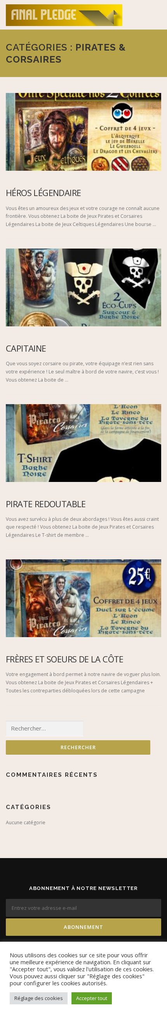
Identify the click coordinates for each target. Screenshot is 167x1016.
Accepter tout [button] (91, 998)
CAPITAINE (26, 348)
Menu (154, 14)
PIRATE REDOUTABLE (46, 504)
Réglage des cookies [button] (38, 998)
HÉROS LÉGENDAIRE (43, 192)
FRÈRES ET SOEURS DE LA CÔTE (65, 659)
